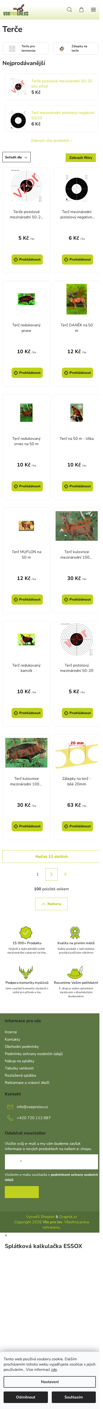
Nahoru (54, 904)
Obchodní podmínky (22, 1046)
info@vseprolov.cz (32, 1107)
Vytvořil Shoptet (40, 1216)
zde (54, 1369)
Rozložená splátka (20, 1075)
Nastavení (50, 1382)
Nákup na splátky (19, 1061)
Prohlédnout (29, 259)
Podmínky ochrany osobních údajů (34, 1054)
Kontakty (12, 1039)
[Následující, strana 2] (51, 874)
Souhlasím (73, 1397)
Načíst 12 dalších (51, 856)
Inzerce (11, 1032)
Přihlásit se (22, 1192)
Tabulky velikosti (19, 1068)
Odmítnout (25, 1397)
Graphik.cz (68, 1216)
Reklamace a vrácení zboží (27, 1082)
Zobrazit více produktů (50, 140)
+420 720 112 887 (34, 1118)
